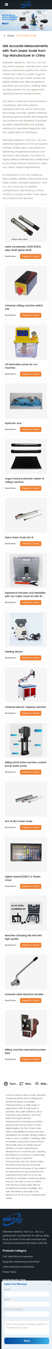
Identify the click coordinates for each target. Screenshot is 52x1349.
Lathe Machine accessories (18, 1267)
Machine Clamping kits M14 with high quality (23, 937)
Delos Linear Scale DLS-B (19, 537)
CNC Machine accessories (18, 1256)
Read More (10, 256)
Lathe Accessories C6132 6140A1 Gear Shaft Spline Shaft (23, 248)
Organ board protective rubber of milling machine (24, 480)
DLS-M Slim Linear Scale (18, 821)
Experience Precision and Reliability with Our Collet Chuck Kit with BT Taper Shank (25, 596)
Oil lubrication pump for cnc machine (21, 366)
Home (10, 36)
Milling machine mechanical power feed (25, 1051)
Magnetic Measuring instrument (21, 1261)
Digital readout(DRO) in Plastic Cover (23, 878)
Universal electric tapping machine (25, 707)
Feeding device (14, 652)
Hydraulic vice (13, 423)
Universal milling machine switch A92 (24, 307)
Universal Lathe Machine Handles (24, 994)
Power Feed (9, 1272)
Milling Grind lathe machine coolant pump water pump (25, 764)
